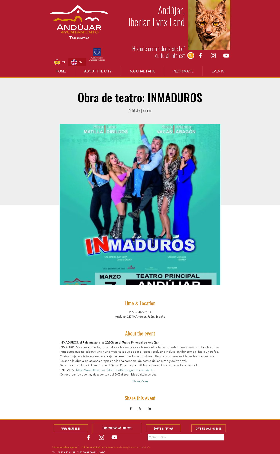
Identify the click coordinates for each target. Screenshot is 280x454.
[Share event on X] (140, 408)
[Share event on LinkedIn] (149, 408)
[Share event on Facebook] (131, 408)
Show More (140, 381)
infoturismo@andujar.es (64, 447)
